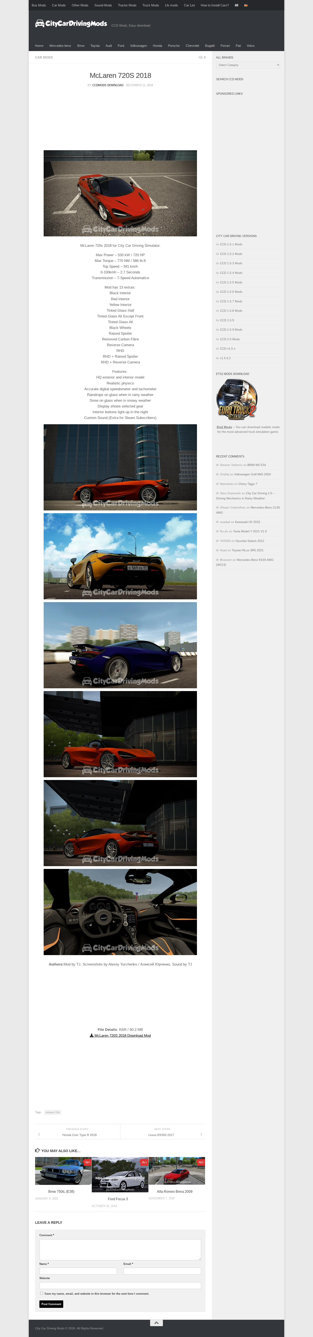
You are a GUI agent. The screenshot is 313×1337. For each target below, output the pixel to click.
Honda (157, 45)
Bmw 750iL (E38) (61, 1191)
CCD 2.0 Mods (230, 339)
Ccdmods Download (107, 85)
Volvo (250, 45)
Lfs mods (171, 5)
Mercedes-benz (60, 45)
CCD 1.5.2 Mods (231, 254)
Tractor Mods (127, 5)
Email (128, 1264)
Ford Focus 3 (118, 1199)
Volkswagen (138, 45)
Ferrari (225, 45)
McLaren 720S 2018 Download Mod (122, 1036)
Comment (46, 1235)
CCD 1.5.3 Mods (231, 263)
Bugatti (210, 45)
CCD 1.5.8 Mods (231, 310)
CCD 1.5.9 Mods (231, 329)
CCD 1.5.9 (227, 320)
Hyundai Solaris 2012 (249, 541)
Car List (189, 5)
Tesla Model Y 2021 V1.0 (250, 531)
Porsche (174, 45)
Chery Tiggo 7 (247, 484)
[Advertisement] (120, 120)
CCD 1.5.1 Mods (231, 244)
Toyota (95, 45)
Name (44, 1264)
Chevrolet (192, 45)
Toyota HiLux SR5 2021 (248, 550)
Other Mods (80, 5)
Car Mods (59, 5)
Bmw (81, 45)
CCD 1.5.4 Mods (231, 272)
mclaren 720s (53, 1112)
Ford (121, 45)
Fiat (238, 45)
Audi (109, 45)
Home (39, 45)
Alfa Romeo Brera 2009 (174, 1191)
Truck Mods (150, 5)
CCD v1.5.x (227, 348)
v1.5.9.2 (225, 358)
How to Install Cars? (215, 5)
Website (44, 1278)
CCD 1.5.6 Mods (231, 291)
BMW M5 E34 (256, 465)
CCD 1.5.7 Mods (231, 301)
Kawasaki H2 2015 (247, 522)
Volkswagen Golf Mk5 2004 (252, 474)
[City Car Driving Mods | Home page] (71, 23)
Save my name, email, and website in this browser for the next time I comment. (97, 1293)
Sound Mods (103, 5)
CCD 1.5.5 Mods (231, 282)
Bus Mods (39, 5)
